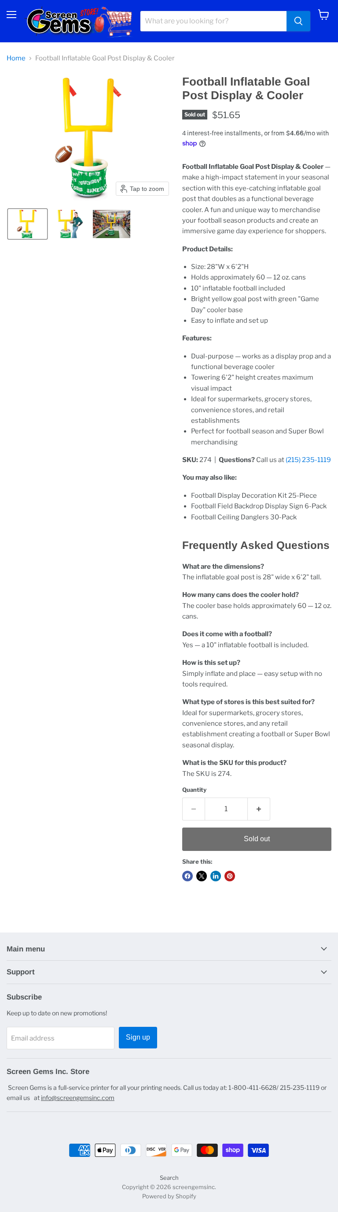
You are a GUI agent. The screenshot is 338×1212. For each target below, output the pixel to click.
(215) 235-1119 (308, 460)
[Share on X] (201, 876)
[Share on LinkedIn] (215, 876)
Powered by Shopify (169, 1196)
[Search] (298, 21)
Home (16, 58)
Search (169, 1177)
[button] (27, 224)
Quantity (194, 790)
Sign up (138, 1037)
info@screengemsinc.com (77, 1097)
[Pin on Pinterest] (229, 876)
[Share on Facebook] (187, 876)
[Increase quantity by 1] (259, 809)
